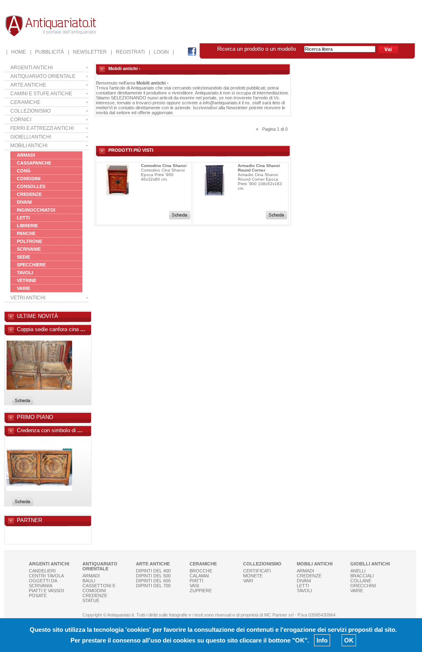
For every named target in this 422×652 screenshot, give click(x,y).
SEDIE (23, 256)
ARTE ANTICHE (28, 85)
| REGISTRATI (128, 52)
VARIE (23, 288)
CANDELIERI (42, 570)
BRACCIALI (362, 575)
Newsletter (237, 107)
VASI (194, 585)
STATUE (90, 600)
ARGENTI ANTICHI (31, 68)
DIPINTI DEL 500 (153, 575)
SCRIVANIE (29, 249)
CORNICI (20, 119)
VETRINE (26, 280)
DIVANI (24, 202)
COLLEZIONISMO (30, 111)
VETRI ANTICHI (27, 298)
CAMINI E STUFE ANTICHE (41, 94)
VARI (248, 580)
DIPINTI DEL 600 (153, 580)
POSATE (38, 595)
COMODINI (28, 178)
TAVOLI (25, 272)
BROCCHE (201, 570)
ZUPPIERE (201, 590)
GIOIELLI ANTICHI (30, 137)
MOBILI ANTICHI (28, 145)
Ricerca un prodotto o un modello (260, 49)
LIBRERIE (27, 225)
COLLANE (360, 580)
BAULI (88, 580)
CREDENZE (29, 194)
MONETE (253, 575)
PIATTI (196, 580)
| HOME (16, 52)
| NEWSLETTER (87, 52)
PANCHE (26, 233)
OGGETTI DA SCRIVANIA (43, 583)
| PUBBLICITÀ (47, 52)
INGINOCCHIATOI (36, 209)
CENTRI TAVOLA (46, 575)
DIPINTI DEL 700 (153, 585)
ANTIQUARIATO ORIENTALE (42, 76)
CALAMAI (199, 575)
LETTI (23, 217)
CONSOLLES (31, 186)
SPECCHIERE (31, 264)
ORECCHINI (363, 585)
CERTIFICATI (257, 570)
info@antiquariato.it (222, 102)
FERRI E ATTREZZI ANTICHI (42, 128)
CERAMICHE (25, 102)
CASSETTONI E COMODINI (98, 588)
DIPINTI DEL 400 (153, 570)
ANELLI (358, 570)
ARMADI (26, 155)
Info (322, 640)
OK (349, 640)
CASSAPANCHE (34, 162)
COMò (23, 170)
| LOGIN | (161, 52)
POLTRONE (29, 241)
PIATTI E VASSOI (46, 590)
